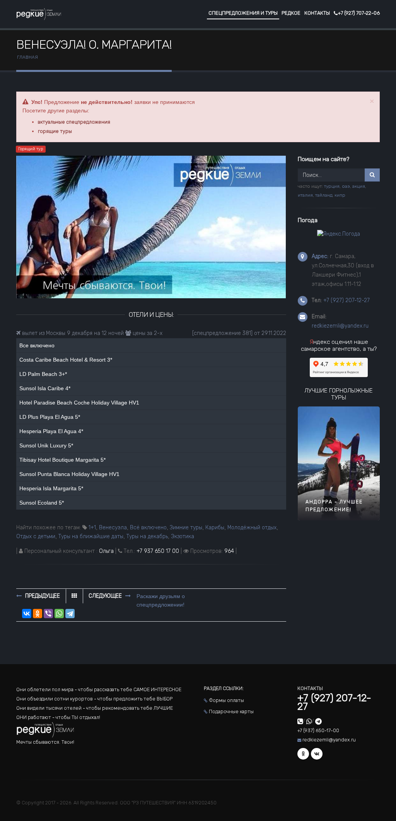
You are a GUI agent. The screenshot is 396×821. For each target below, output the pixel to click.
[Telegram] (70, 613)
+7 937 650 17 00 (158, 551)
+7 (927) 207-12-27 (346, 300)
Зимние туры (186, 527)
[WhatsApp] (59, 613)
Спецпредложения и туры (243, 13)
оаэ (346, 186)
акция (358, 186)
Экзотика (182, 536)
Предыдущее (42, 596)
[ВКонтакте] (26, 613)
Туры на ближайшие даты (90, 536)
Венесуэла (113, 527)
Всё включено (148, 527)
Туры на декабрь (147, 536)
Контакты (317, 13)
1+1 (92, 527)
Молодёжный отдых (252, 527)
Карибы (214, 527)
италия (305, 195)
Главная (27, 57)
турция (332, 186)
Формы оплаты (226, 700)
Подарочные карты (231, 711)
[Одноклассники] (37, 613)
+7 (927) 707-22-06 (359, 13)
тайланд (323, 195)
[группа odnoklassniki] (303, 754)
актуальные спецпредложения (74, 122)
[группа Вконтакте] (317, 754)
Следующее (106, 596)
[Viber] (48, 613)
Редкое (291, 13)
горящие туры (55, 131)
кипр (340, 195)
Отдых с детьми (35, 536)
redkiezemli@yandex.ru (340, 326)
